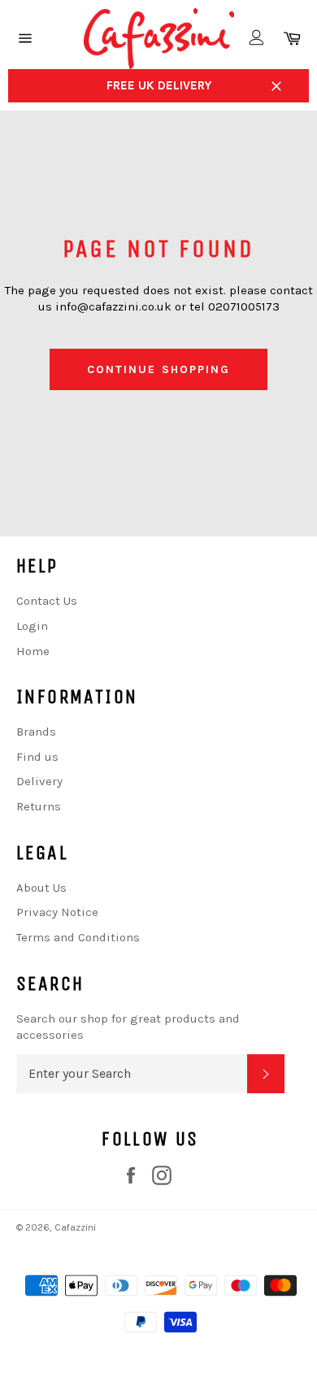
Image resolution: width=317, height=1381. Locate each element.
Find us (37, 756)
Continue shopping (159, 369)
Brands (36, 731)
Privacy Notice (57, 912)
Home (33, 651)
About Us (41, 887)
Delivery (39, 781)
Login (32, 626)
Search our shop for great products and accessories (128, 1027)
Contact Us (46, 600)
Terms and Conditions (78, 937)
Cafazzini (75, 1227)
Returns (38, 806)
